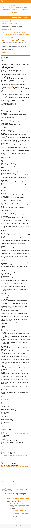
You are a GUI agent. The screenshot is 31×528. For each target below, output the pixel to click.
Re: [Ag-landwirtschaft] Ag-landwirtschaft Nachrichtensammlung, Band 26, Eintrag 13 (20, 505)
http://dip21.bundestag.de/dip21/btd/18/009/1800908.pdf (15, 86)
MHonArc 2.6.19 (18, 520)
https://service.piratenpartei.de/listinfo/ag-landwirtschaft (17, 443)
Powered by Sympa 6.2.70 (16, 525)
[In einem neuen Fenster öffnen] (10, 29)
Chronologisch (5, 37)
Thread (12, 37)
